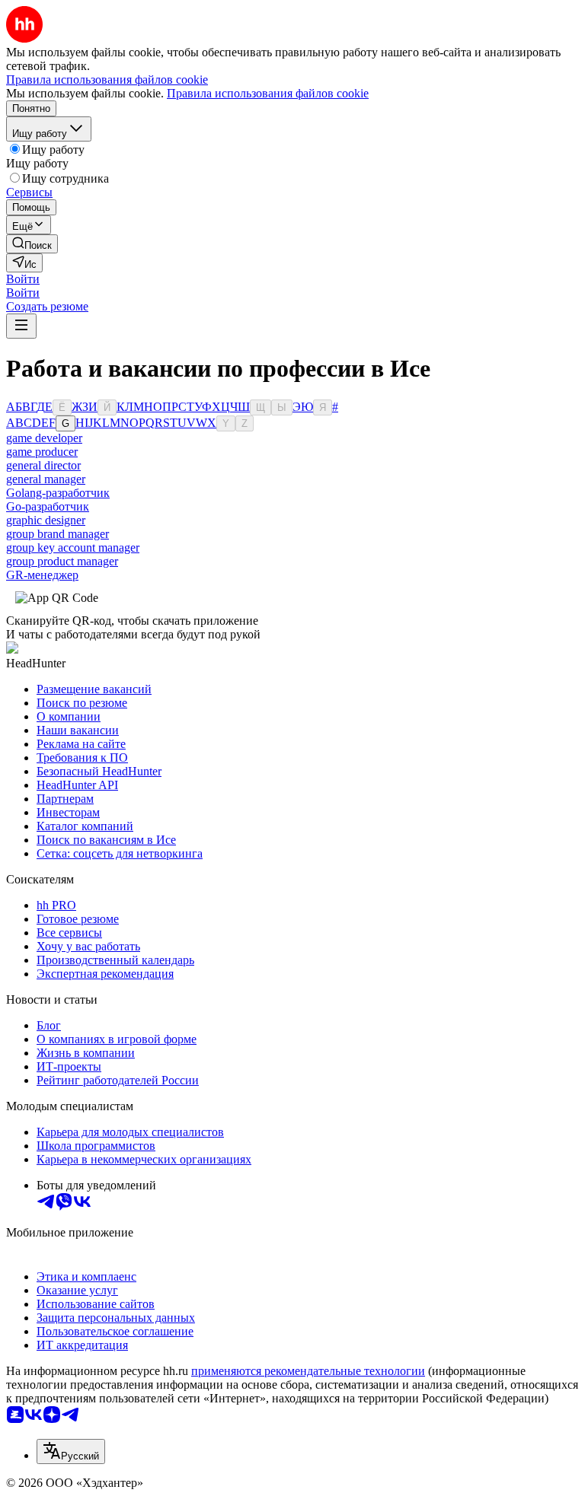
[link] (32, 243)
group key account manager (72, 547)
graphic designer (45, 520)
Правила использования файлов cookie (268, 93)
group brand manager (57, 533)
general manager (45, 479)
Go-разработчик (47, 506)
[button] (23, 278)
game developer (44, 437)
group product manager (62, 561)
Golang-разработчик (58, 492)
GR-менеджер (42, 574)
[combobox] (71, 1451)
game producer (42, 451)
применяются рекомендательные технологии (308, 1370)
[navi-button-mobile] (21, 326)
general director (43, 465)
